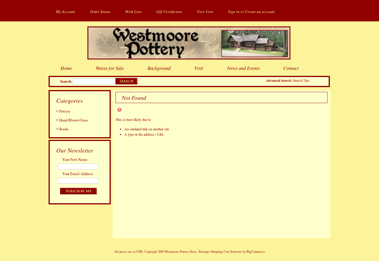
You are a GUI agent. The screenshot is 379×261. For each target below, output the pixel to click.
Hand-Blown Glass (73, 120)
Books (64, 129)
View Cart (205, 11)
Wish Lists (133, 11)
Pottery (64, 111)
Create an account (260, 11)
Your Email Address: (78, 173)
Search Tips (301, 80)
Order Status (100, 11)
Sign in (234, 11)
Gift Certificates (169, 11)
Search (65, 81)
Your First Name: (75, 159)
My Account (65, 11)
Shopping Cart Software (226, 251)
